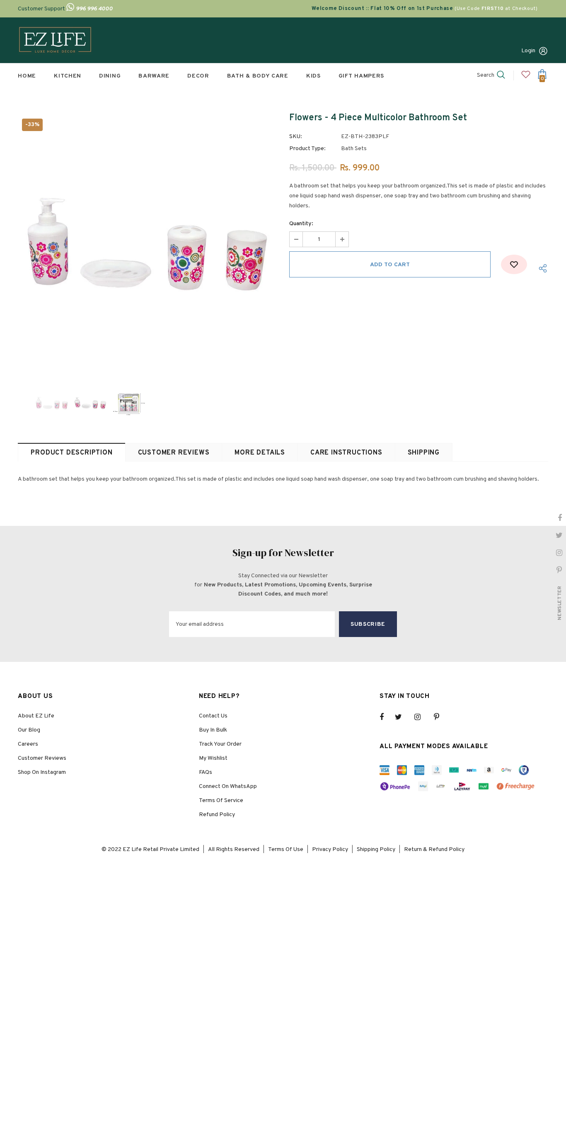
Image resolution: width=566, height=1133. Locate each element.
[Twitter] (402, 717)
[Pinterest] (441, 717)
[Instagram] (421, 717)
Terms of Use (285, 849)
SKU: (295, 136)
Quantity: (301, 223)
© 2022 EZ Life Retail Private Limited (150, 849)
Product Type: (307, 148)
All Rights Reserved (233, 849)
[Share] (540, 268)
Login (528, 50)
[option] (147, 244)
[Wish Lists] (514, 264)
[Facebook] (387, 717)
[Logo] (55, 40)
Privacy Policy (330, 849)
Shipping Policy (376, 849)
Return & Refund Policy (434, 849)
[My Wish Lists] (526, 77)
